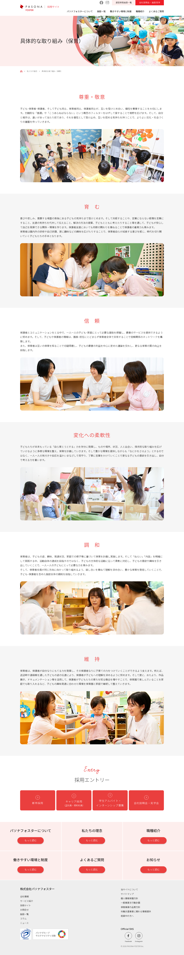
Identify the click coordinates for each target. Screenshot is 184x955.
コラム (23, 918)
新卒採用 (37, 803)
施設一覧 (101, 11)
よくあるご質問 (156, 11)
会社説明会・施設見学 (149, 2)
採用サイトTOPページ (21, 71)
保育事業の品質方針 (130, 907)
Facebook (128, 941)
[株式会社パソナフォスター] (31, 8)
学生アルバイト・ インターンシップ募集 (110, 803)
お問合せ (24, 909)
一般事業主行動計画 (130, 902)
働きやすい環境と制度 (121, 11)
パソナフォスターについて (80, 11)
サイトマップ (127, 893)
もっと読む (30, 840)
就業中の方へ (127, 915)
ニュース (24, 923)
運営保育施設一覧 (124, 2)
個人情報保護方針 (129, 898)
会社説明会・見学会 (146, 803)
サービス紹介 (26, 901)
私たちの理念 (32, 71)
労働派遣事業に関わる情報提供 (136, 911)
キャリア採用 (74, 803)
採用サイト (53, 6)
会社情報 (24, 896)
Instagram (139, 941)
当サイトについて (129, 889)
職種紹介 (140, 11)
